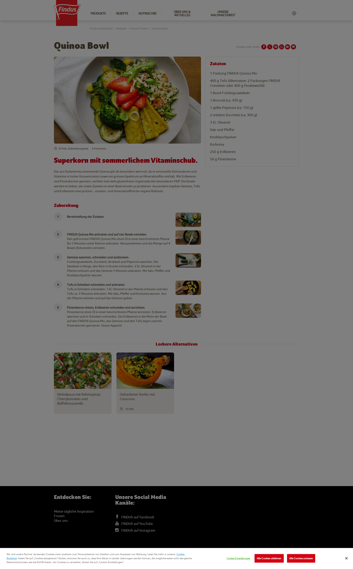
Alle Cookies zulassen (301, 558)
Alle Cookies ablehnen (269, 558)
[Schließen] (346, 558)
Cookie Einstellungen (238, 558)
